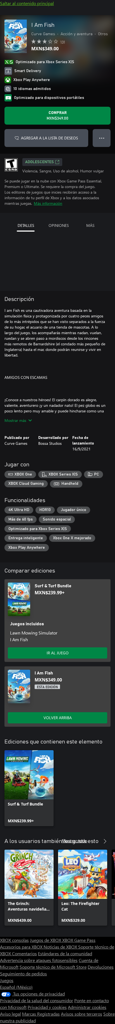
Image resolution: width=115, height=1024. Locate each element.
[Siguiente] (105, 841)
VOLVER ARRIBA (58, 717)
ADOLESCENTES (39, 162)
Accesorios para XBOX (22, 947)
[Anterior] (93, 841)
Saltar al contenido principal (27, 3)
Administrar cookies (87, 1007)
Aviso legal (10, 1014)
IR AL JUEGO (58, 652)
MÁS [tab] (90, 225)
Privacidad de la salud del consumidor (36, 1000)
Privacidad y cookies (47, 1007)
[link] (29, 788)
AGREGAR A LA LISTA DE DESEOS (49, 138)
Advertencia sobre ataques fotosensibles (39, 960)
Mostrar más (15, 420)
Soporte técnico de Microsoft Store (53, 967)
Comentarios (24, 953)
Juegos (6, 980)
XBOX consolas (14, 940)
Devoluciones (101, 967)
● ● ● (101, 137)
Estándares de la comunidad (65, 953)
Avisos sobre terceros (81, 1014)
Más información (48, 203)
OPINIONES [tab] (59, 225)
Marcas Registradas (41, 1014)
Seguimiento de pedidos (23, 974)
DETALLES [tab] (26, 225)
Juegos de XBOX (46, 940)
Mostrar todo (74, 841)
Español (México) (16, 987)
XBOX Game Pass (78, 940)
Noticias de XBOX (61, 947)
